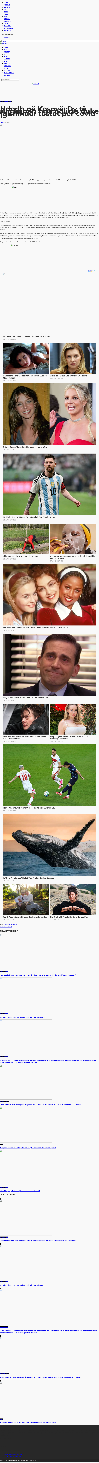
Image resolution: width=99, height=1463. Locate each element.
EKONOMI (7, 21)
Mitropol (2, 122)
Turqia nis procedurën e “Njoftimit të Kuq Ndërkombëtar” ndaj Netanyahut (28, 1148)
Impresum (7, 30)
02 (5, 9)
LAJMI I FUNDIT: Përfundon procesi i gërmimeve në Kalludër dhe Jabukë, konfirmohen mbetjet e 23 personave (40, 1105)
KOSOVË (7, 5)
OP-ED (6, 23)
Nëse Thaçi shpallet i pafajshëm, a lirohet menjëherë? (20, 1191)
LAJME (6, 2)
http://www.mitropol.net (13, 1457)
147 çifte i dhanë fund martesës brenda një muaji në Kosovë (22, 1017)
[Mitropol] (3, 41)
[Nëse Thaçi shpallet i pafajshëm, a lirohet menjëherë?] (26, 1185)
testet (16, 924)
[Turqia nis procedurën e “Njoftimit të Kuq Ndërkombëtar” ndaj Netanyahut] (26, 1142)
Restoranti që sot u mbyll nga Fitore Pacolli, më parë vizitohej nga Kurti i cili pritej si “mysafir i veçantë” (38, 975)
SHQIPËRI (7, 7)
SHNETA (7, 19)
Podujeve (11, 924)
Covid (6, 924)
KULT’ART (7, 26)
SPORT (6, 16)
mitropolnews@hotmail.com (13, 1454)
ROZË (6, 12)
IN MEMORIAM (9, 28)
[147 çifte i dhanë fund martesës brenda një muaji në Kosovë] (26, 1011)
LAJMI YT (7, 14)
